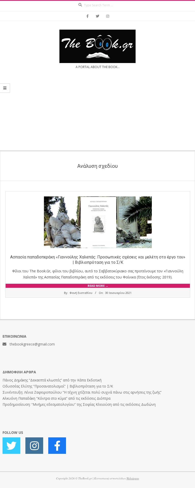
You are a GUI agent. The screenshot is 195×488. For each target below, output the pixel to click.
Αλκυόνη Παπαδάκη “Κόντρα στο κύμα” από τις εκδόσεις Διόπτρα (56, 398)
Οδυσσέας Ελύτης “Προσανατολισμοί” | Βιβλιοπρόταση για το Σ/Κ (58, 386)
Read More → (98, 286)
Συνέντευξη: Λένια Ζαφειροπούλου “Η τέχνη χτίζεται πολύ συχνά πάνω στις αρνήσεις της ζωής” (82, 392)
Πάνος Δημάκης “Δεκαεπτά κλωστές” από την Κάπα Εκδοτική (52, 380)
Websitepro (132, 478)
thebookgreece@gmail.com (32, 344)
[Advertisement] (97, 112)
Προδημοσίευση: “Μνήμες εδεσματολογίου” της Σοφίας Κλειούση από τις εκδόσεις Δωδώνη (79, 404)
